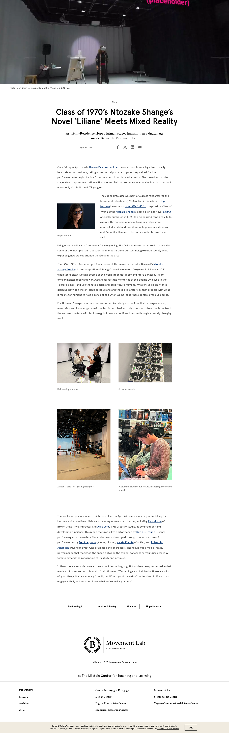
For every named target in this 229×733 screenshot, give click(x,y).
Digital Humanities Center (110, 703)
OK (191, 727)
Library (23, 696)
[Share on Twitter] (125, 147)
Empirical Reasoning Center (111, 709)
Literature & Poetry (106, 606)
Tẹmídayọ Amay (88, 542)
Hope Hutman (153, 606)
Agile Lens (103, 526)
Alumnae (131, 606)
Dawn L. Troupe (145, 532)
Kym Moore (155, 521)
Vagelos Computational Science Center (176, 703)
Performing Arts (76, 606)
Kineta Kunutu (125, 542)
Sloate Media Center (165, 696)
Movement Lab (162, 690)
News (114, 101)
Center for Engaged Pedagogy (112, 690)
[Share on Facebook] (118, 147)
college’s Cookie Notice (168, 728)
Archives (24, 703)
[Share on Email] (140, 147)
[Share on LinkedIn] (132, 147)
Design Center (103, 696)
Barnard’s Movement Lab (104, 167)
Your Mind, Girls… (135, 206)
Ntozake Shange (125, 211)
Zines (22, 710)
